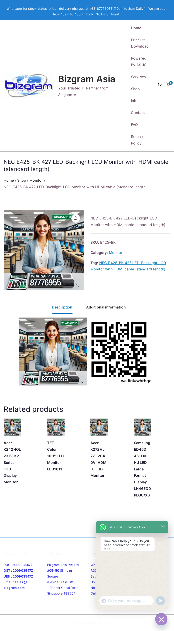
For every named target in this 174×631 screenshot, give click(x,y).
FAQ (134, 124)
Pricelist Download (140, 43)
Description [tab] (62, 307)
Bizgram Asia (87, 78)
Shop (135, 89)
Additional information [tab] (106, 307)
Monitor (36, 180)
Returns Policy (137, 139)
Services (138, 77)
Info (134, 100)
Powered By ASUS (138, 61)
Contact (138, 112)
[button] (75, 218)
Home (136, 28)
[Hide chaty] (161, 619)
